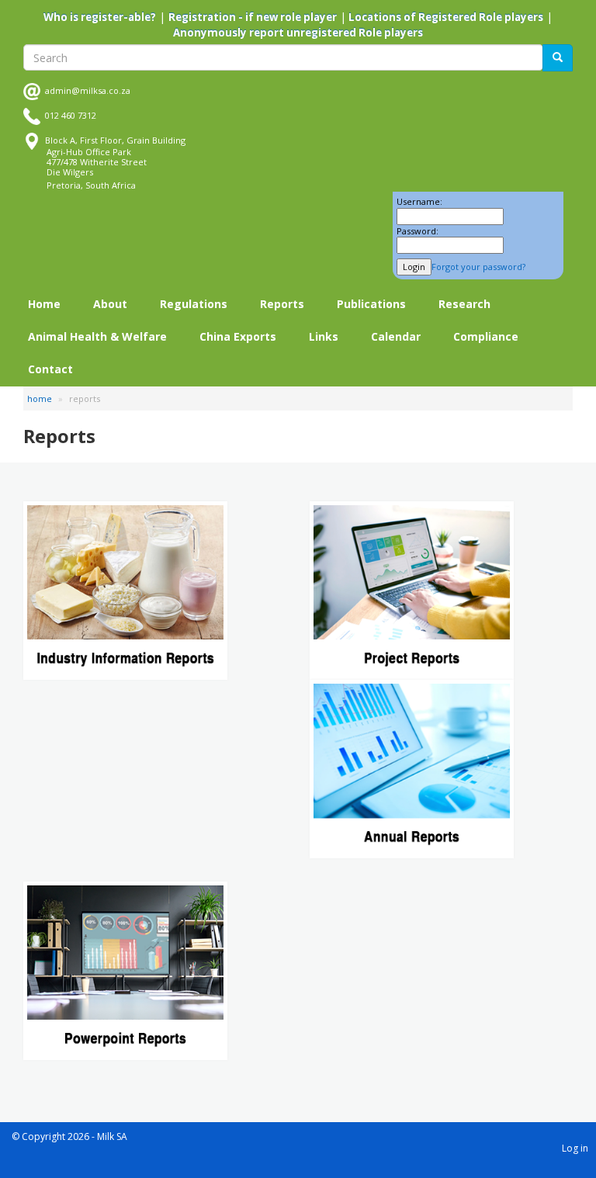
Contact (50, 369)
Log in (575, 1148)
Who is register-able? (99, 17)
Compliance (485, 336)
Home (44, 303)
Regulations (193, 303)
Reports (282, 303)
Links (323, 336)
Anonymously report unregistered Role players (298, 33)
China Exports (237, 336)
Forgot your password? (478, 266)
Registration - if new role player (252, 17)
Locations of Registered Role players (444, 17)
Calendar (396, 336)
